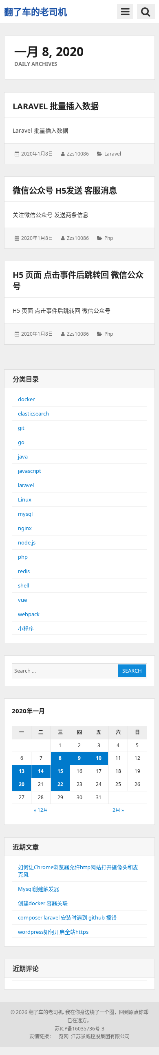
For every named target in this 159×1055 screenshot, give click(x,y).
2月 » (118, 809)
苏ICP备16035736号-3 (79, 1028)
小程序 (26, 628)
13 (21, 771)
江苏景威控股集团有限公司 (100, 1036)
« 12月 (41, 809)
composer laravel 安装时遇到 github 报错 (67, 917)
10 (99, 758)
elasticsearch (33, 413)
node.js (26, 542)
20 (21, 784)
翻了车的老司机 (35, 11)
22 (60, 784)
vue (22, 599)
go (21, 442)
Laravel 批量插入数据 (56, 106)
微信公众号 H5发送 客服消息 (65, 190)
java (23, 456)
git (21, 427)
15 (60, 771)
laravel (112, 153)
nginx (25, 528)
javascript (29, 470)
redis (24, 571)
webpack (29, 614)
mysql (25, 513)
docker (26, 399)
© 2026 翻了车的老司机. (37, 1012)
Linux (24, 499)
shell (23, 585)
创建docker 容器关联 (43, 903)
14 (41, 771)
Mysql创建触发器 (38, 888)
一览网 (61, 1036)
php (108, 238)
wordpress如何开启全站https (53, 931)
